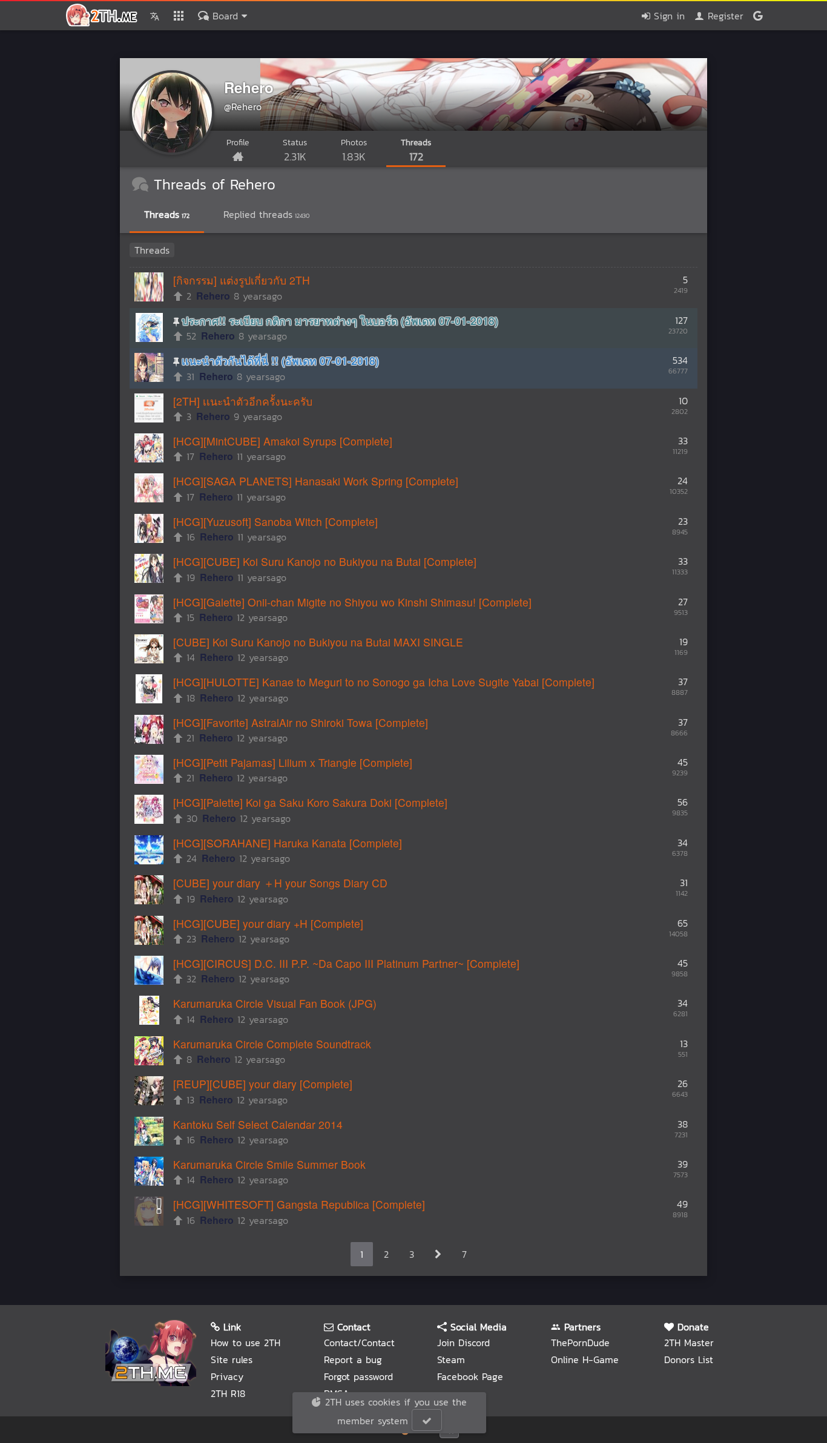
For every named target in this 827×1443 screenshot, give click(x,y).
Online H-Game (585, 1359)
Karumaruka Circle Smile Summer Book (269, 1164)
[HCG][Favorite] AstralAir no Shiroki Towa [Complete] (300, 722)
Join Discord (463, 1342)
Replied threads (266, 214)
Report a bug (353, 1359)
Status (295, 150)
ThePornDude (580, 1342)
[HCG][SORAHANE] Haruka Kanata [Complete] (287, 842)
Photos (354, 150)
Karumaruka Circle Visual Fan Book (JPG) (275, 1003)
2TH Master (689, 1342)
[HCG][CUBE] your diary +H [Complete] (268, 923)
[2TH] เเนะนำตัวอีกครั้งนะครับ (242, 401)
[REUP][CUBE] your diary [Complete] (262, 1083)
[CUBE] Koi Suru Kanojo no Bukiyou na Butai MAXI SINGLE (318, 641)
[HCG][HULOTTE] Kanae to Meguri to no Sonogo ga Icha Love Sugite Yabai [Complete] (384, 681)
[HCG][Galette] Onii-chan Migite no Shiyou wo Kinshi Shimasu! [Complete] (352, 602)
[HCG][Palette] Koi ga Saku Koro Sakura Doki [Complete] (310, 802)
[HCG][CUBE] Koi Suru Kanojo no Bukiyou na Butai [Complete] (324, 561)
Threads (416, 150)
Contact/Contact (359, 1342)
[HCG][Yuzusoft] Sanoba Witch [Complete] (275, 521)
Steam (451, 1359)
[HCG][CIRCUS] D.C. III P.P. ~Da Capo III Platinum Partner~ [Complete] (346, 963)
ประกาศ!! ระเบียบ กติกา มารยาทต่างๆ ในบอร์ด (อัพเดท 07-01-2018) (340, 320)
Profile (237, 142)
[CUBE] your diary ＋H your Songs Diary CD (280, 882)
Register (723, 15)
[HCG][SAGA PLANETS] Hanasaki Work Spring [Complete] (315, 480)
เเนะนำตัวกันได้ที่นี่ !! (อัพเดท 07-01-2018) (280, 360)
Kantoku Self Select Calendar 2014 (258, 1124)
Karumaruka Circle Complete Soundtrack (272, 1043)
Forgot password (358, 1376)
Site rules (231, 1359)
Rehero (249, 87)
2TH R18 (228, 1393)
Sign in (667, 15)
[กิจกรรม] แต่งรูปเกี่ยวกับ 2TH (241, 280)
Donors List (688, 1359)
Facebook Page (470, 1376)
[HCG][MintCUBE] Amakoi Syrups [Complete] (282, 441)
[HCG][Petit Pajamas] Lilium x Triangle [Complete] (292, 762)
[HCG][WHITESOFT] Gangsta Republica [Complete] (299, 1204)
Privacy (227, 1376)
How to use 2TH (245, 1342)
